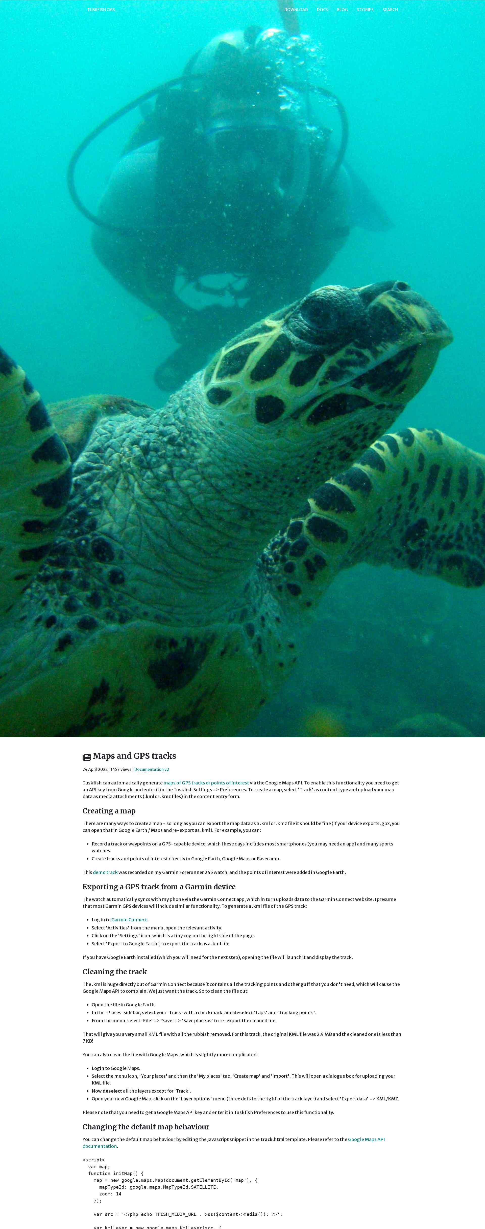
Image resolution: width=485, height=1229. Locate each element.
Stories (365, 9)
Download (296, 9)
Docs (322, 9)
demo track (105, 872)
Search (390, 9)
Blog (342, 9)
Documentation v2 (151, 769)
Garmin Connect (129, 920)
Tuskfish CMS (101, 9)
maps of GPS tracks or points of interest (206, 783)
